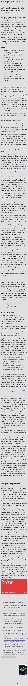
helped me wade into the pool (17, 113)
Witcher (3, 657)
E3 (24, 168)
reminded (6, 446)
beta (23, 615)
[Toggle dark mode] (20, 2)
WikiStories (9, 657)
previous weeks (10, 131)
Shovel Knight (5, 571)
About (20, 681)
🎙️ (15, 683)
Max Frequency (7, 2)
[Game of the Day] (17, 2)
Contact (25, 681)
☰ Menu (24, 2)
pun (23, 390)
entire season (19, 251)
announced (7, 89)
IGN (14, 657)
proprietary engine (10, 95)
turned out (8, 388)
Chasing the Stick (13, 32)
